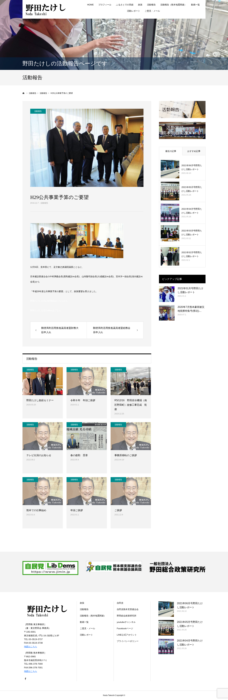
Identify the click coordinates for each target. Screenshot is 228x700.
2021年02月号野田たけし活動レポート (191, 254)
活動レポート (133, 11)
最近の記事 (170, 151)
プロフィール (104, 4)
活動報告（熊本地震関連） (173, 4)
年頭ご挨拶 (76, 510)
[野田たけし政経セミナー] (42, 381)
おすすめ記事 (193, 151)
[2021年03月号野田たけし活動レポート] (170, 234)
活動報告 (44, 203)
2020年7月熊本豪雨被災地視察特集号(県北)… (191, 309)
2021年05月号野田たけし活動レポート (191, 189)
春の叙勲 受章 (79, 455)
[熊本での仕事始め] (42, 491)
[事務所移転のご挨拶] (131, 436)
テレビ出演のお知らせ (38, 455)
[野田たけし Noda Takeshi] (45, 9)
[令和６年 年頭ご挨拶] (87, 381)
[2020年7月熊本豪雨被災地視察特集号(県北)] (166, 313)
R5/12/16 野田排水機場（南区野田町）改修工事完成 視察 (130, 405)
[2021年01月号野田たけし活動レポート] (166, 294)
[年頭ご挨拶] (87, 491)
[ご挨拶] (131, 491)
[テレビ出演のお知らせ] (42, 436)
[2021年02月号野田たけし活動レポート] (170, 256)
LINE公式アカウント (127, 635)
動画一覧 (195, 4)
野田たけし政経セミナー (40, 400)
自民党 (120, 603)
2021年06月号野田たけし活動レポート (191, 167)
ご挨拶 (118, 510)
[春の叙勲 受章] (87, 436)
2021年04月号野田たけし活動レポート (191, 211)
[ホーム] (23, 93)
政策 (140, 4)
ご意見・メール (152, 11)
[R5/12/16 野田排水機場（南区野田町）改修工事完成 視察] (131, 381)
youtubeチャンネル (126, 622)
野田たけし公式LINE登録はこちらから (49, 301)
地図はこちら (30, 646)
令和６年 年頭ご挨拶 (82, 400)
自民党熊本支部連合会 (128, 609)
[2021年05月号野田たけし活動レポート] (170, 191)
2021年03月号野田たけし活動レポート (191, 232)
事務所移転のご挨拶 (125, 455)
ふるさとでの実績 (124, 4)
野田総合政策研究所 (126, 615)
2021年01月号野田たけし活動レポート (190, 290)
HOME (90, 4)
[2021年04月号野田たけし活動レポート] (170, 212)
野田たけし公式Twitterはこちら (45, 310)
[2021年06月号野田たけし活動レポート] (170, 169)
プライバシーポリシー (128, 641)
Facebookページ (125, 628)
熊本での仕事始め (36, 510)
